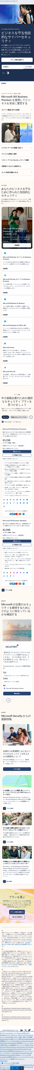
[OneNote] (14, 499)
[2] (2, 949)
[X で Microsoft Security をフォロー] (25, 1030)
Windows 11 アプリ (5, 1035)
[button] (17, 83)
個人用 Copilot (4, 1033)
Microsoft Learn (17, 1051)
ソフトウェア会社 (26, 1055)
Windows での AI (13, 1033)
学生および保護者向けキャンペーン (14, 1045)
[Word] (4, 499)
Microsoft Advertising (8, 1049)
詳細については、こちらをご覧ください (17, 965)
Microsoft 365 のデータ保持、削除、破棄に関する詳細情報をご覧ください (17, 944)
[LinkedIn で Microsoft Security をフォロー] (21, 1030)
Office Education (12, 1043)
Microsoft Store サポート (12, 1037)
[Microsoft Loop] (17, 499)
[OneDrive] (7, 503)
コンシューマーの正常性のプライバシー (11, 1065)
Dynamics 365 (24, 1047)
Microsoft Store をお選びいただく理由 (10, 1039)
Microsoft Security (11, 1047)
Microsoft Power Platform (13, 1055)
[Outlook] (23, 499)
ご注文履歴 (29, 1037)
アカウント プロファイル (18, 1035)
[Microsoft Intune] (23, 503)
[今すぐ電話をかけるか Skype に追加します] (16, 1068)
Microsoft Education (27, 1039)
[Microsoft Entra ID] (17, 503)
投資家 (12, 1059)
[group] (17, 657)
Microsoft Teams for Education (20, 1041)
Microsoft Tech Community (19, 1053)
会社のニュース (17, 1057)
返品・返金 (22, 1037)
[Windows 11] (20, 503)
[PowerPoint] (10, 499)
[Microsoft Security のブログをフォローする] (29, 1030)
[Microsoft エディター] (14, 503)
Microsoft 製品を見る (24, 1033)
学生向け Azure (29, 1045)
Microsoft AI (3, 1047)
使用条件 (4, 1069)
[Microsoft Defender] (27, 503)
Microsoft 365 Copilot (20, 1049)
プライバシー (7, 1067)
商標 (8, 1069)
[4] (2, 1006)
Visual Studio (3, 1057)
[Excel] (7, 499)
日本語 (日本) (3, 1061)
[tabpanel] (17, 504)
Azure (18, 1047)
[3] (2, 969)
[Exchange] (27, 499)
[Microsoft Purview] (4, 506)
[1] (2, 930)
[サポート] (21, 1068)
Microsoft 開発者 (8, 1051)
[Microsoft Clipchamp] (20, 499)
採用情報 (9, 1057)
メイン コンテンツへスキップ (8, 1)
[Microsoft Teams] (4, 503)
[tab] (5, 417)
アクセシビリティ (20, 1059)
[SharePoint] (10, 503)
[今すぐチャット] (12, 1068)
